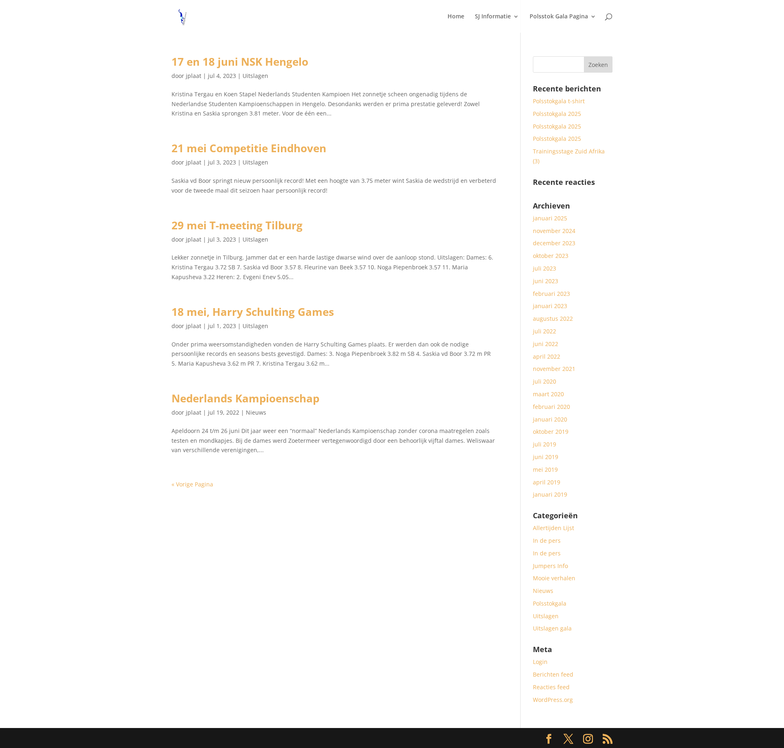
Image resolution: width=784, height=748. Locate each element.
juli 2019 (544, 444)
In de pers (547, 540)
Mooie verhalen (554, 578)
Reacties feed (551, 687)
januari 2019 (550, 494)
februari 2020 (551, 407)
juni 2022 (545, 344)
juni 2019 (545, 457)
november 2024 (554, 231)
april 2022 (546, 356)
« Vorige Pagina (192, 484)
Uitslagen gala (552, 628)
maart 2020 (548, 394)
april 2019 (546, 482)
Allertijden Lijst (553, 528)
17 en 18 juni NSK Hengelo (240, 61)
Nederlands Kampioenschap (245, 398)
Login (540, 662)
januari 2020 (550, 419)
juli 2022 (544, 331)
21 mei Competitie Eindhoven (249, 148)
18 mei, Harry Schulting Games (253, 311)
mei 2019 (545, 469)
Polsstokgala (549, 603)
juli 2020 (544, 381)
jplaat (193, 76)
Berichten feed (553, 674)
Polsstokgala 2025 (557, 114)
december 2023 (554, 243)
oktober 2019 (550, 431)
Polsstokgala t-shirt (559, 101)
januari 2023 (550, 306)
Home (456, 16)
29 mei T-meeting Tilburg (237, 225)
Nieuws (256, 412)
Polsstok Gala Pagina (559, 16)
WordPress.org (553, 700)
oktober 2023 (550, 256)
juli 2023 (544, 268)
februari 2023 (551, 293)
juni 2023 (545, 281)
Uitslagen (255, 76)
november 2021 (554, 369)
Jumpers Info (550, 566)
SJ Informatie (493, 16)
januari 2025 (550, 218)
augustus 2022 (553, 318)
